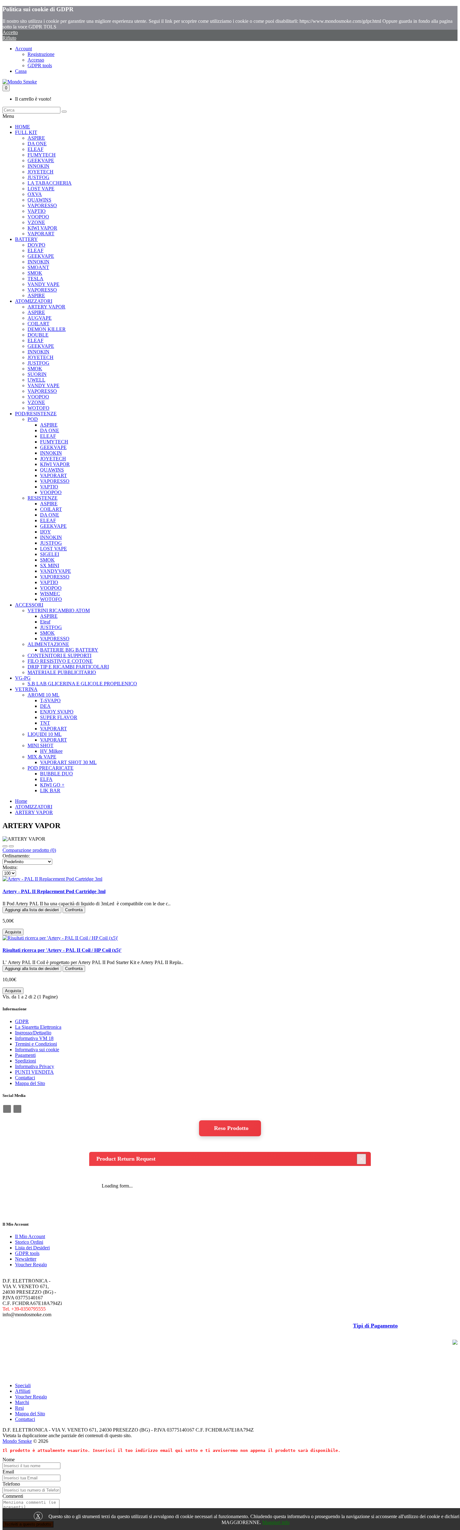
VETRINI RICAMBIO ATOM (59, 610)
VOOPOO (38, 216)
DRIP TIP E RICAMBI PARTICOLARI (68, 666)
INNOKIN (38, 166)
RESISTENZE (43, 498)
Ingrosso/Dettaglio (33, 1032)
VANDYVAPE (55, 571)
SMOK (35, 273)
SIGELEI (49, 554)
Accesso (36, 59)
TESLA (35, 278)
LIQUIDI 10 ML (45, 734)
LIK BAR (50, 790)
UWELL (36, 379)
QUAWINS (39, 199)
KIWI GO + (52, 785)
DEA (45, 706)
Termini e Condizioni (36, 1044)
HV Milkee (51, 751)
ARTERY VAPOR (46, 306)
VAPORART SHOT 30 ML (68, 762)
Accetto (10, 32)
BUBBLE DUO (56, 773)
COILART (38, 323)
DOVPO (36, 245)
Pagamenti (25, 1055)
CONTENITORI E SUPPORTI (59, 655)
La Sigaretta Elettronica (38, 1027)
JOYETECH (41, 171)
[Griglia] (11, 846)
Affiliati (22, 1391)
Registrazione (41, 54)
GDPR (22, 1021)
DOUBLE (38, 335)
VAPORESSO (42, 205)
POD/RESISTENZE (36, 413)
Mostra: (10, 867)
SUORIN (37, 374)
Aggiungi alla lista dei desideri (32, 910)
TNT (45, 723)
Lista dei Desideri (32, 1247)
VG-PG (23, 678)
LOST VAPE (41, 188)
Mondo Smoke (17, 1441)
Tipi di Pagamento (375, 1325)
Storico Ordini (29, 1242)
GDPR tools (40, 65)
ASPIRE (36, 138)
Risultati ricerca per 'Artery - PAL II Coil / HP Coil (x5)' (62, 950)
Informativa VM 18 (34, 1038)
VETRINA (26, 689)
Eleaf (45, 621)
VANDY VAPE (43, 284)
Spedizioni (25, 1060)
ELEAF (35, 149)
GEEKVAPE (41, 160)
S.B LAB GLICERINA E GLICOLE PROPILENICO (82, 683)
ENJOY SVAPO (57, 711)
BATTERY (26, 239)
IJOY (45, 531)
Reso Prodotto (231, 1128)
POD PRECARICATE (51, 768)
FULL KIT (26, 132)
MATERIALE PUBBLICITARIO (62, 672)
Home (21, 801)
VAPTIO (37, 211)
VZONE (36, 222)
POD (33, 419)
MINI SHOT (41, 745)
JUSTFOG (38, 177)
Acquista (13, 932)
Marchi (22, 1402)
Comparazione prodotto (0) (29, 850)
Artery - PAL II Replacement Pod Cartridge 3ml (54, 891)
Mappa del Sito (30, 1083)
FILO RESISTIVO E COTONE (60, 661)
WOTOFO (38, 408)
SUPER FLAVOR (58, 717)
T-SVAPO (50, 700)
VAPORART (41, 233)
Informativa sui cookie (37, 1049)
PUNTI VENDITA (34, 1072)
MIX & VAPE (42, 756)
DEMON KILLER (47, 329)
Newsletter (25, 1259)
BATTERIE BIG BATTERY (69, 649)
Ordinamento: (16, 855)
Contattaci (25, 1077)
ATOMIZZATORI (33, 301)
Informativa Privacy (34, 1066)
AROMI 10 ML (43, 695)
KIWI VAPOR (42, 228)
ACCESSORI (29, 605)
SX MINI (49, 565)
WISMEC (50, 593)
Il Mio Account (30, 1236)
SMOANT (38, 267)
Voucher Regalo (31, 1264)
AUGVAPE (40, 318)
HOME (22, 126)
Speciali (23, 1385)
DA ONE (37, 143)
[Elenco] (5, 846)
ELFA (46, 779)
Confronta (74, 910)
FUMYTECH (42, 155)
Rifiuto (9, 38)
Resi (19, 1408)
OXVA (35, 194)
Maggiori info (275, 1522)
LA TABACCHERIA (50, 183)
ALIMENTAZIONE (48, 644)
